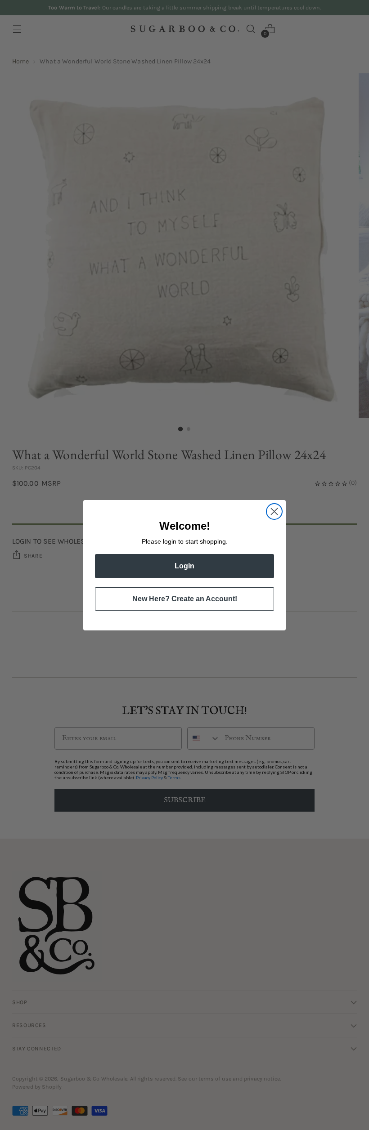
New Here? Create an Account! (184, 599)
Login (184, 566)
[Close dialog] (274, 511)
